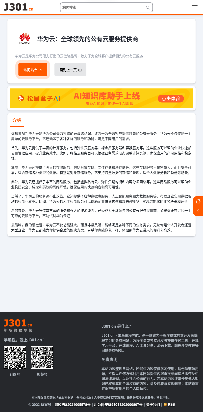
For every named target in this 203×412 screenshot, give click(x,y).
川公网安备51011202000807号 (118, 404)
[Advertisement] (101, 273)
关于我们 (153, 404)
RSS (171, 404)
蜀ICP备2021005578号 (73, 404)
